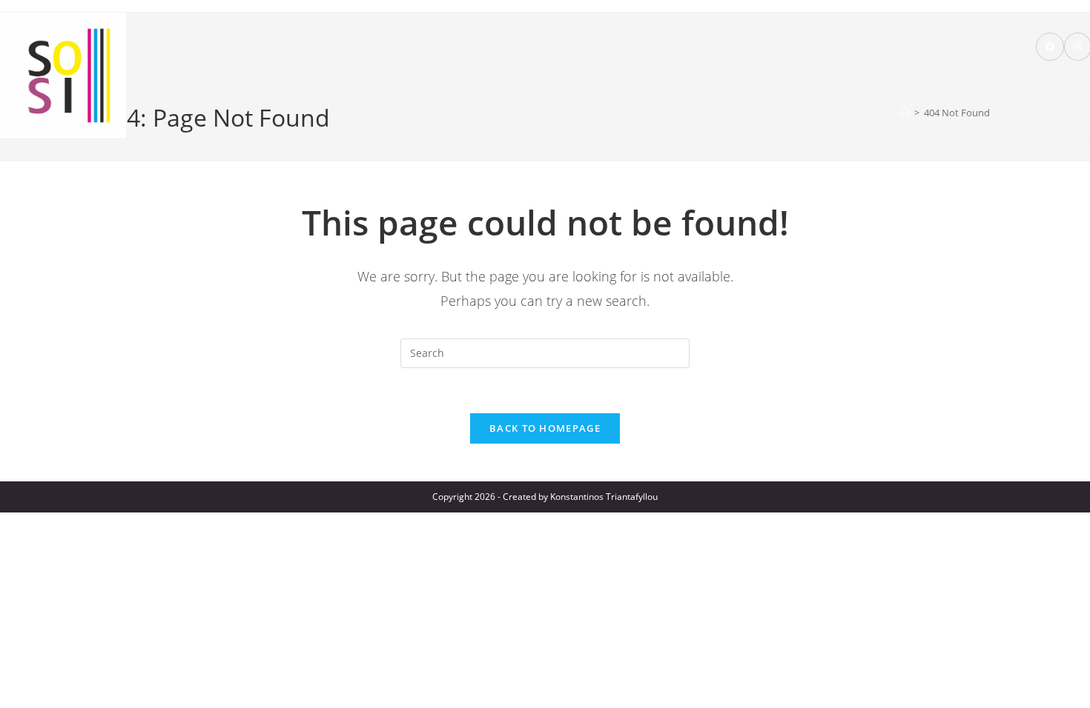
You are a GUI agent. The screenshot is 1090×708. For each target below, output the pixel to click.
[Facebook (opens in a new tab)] (1050, 47)
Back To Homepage (545, 428)
